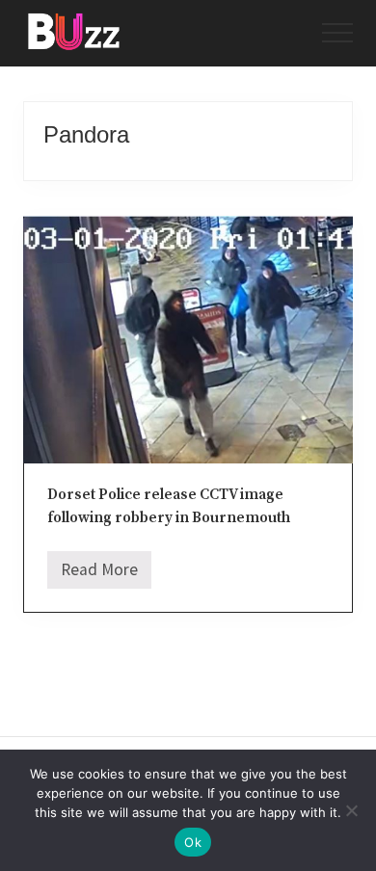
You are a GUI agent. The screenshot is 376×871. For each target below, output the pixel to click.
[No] (352, 810)
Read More (99, 574)
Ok (192, 842)
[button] (337, 33)
